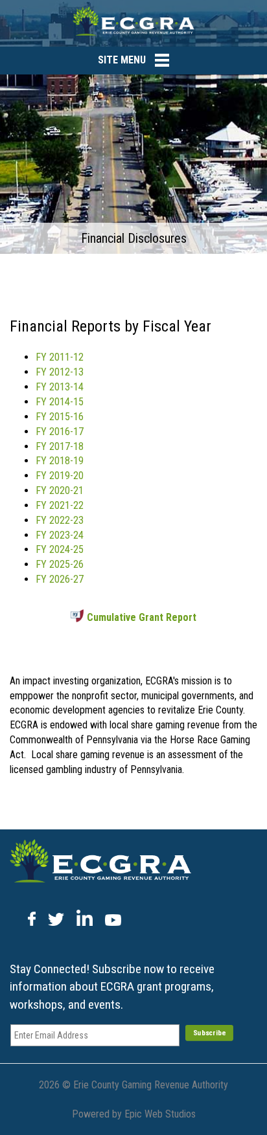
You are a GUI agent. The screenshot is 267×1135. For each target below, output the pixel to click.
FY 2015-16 (60, 416)
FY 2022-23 (60, 520)
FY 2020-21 (60, 490)
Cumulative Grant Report (141, 617)
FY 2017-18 (60, 446)
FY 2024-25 (60, 549)
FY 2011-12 (60, 357)
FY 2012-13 (60, 372)
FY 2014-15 (60, 402)
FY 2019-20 (60, 475)
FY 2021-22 (60, 505)
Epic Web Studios (160, 1114)
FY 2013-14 (60, 387)
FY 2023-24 (60, 535)
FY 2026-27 (60, 579)
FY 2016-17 (60, 431)
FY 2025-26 (60, 564)
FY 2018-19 (60, 461)
